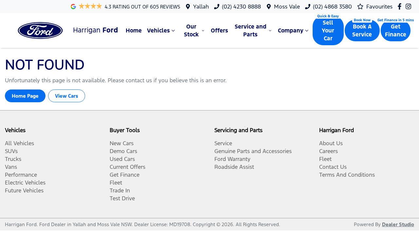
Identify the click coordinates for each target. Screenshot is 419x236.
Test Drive (122, 198)
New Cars (122, 143)
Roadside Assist (234, 166)
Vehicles (158, 30)
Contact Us (333, 166)
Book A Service (362, 30)
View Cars (66, 96)
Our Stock (191, 30)
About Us (331, 143)
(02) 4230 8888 (241, 6)
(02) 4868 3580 (332, 6)
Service (223, 143)
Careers (328, 151)
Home (134, 30)
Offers (219, 30)
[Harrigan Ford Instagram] (409, 6)
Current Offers (127, 166)
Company (290, 30)
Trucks (13, 159)
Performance (21, 174)
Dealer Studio (398, 224)
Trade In (120, 190)
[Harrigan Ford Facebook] (400, 6)
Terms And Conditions (347, 174)
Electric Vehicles (25, 182)
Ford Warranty (232, 159)
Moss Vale (287, 6)
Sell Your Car (328, 30)
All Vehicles (19, 143)
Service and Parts (250, 30)
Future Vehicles (24, 190)
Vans (11, 166)
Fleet (116, 182)
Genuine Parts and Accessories (253, 151)
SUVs (11, 151)
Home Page (25, 96)
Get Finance (395, 30)
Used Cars (122, 159)
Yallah (201, 6)
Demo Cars (123, 151)
